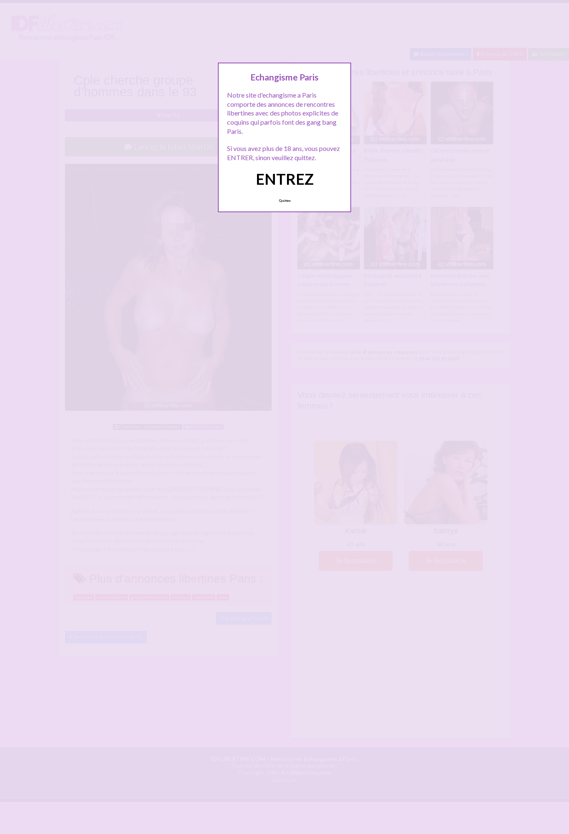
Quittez (285, 200)
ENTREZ (285, 179)
